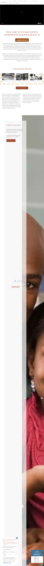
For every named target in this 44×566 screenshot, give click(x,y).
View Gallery (11, 140)
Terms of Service (11, 558)
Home (10, 1)
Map (28, 1)
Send (5, 555)
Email (5, 553)
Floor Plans (20, 1)
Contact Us (11, 3)
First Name (5, 551)
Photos (25, 1)
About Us (17, 3)
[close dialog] (16, 538)
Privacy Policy (5, 558)
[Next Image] (42, 398)
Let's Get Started (34, 1)
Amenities (14, 1)
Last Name (12, 551)
